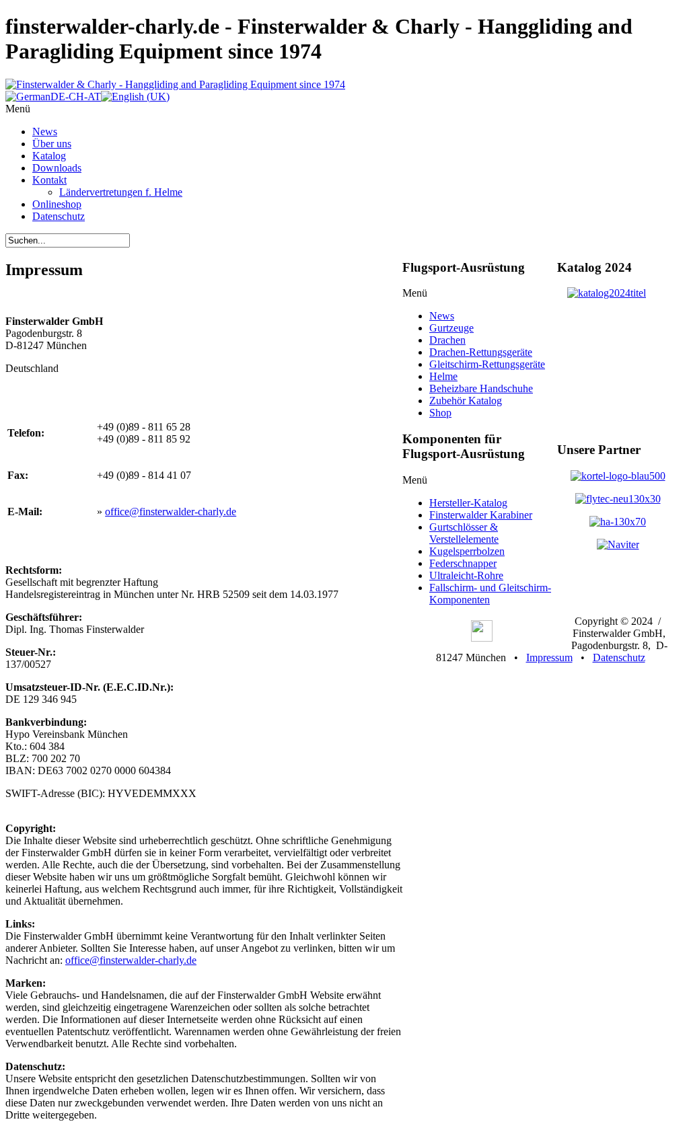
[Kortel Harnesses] (618, 476)
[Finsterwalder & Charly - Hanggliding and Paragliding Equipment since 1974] (175, 84)
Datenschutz (619, 657)
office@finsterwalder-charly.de (170, 511)
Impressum (549, 657)
